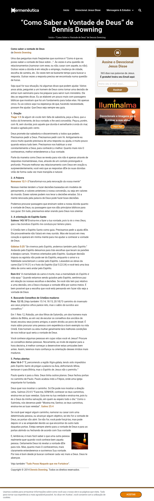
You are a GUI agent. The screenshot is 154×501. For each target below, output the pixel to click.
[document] (77, 250)
